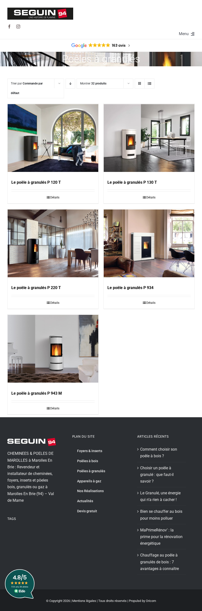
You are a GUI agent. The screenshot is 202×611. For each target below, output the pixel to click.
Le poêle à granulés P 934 (130, 287)
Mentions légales (84, 601)
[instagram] (18, 26)
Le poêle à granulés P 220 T (36, 287)
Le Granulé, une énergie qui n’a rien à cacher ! (160, 496)
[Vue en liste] (149, 83)
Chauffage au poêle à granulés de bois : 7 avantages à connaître (159, 562)
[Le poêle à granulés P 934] (149, 244)
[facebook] (9, 26)
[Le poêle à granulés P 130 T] (149, 139)
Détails (54, 197)
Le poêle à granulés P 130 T (132, 182)
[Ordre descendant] (70, 84)
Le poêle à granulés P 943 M (36, 393)
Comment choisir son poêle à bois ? (158, 452)
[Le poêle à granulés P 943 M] (53, 349)
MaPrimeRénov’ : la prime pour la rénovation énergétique (161, 537)
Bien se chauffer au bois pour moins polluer (161, 514)
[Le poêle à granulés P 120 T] (53, 139)
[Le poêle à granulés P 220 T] (53, 244)
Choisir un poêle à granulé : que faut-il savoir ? (157, 475)
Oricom (151, 601)
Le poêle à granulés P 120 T (36, 182)
